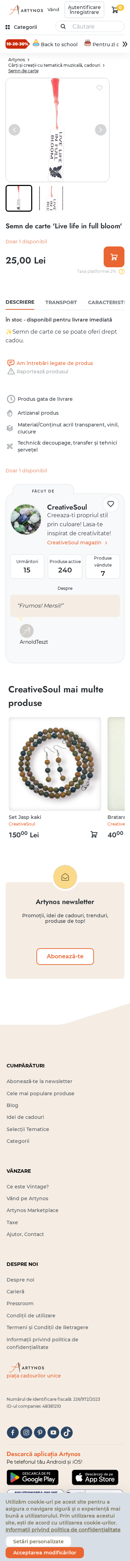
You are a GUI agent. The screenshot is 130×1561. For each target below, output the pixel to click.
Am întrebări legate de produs (55, 363)
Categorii (18, 1141)
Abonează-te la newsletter (39, 1081)
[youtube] (53, 1432)
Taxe (12, 1222)
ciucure (27, 432)
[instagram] (26, 1432)
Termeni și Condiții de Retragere (47, 1327)
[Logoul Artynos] (25, 10)
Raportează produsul (42, 371)
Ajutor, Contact (25, 1234)
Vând (53, 9)
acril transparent (84, 425)
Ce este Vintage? (28, 1187)
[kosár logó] (115, 10)
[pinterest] (40, 1432)
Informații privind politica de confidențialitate (63, 1530)
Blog (12, 1105)
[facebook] (13, 1432)
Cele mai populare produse (41, 1093)
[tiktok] (67, 1432)
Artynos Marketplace (33, 1210)
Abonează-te (65, 956)
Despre (65, 588)
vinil (112, 425)
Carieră (15, 1291)
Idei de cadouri (25, 1117)
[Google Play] (33, 1477)
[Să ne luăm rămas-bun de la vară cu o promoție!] (18, 43)
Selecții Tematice (28, 1129)
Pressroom (20, 1303)
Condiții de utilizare (31, 1315)
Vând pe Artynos (27, 1198)
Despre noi (20, 1280)
